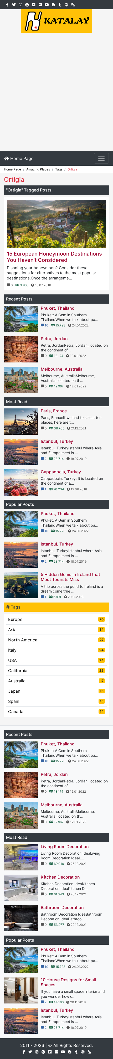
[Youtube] (46, 4)
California (56, 670)
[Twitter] (14, 4)
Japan (56, 691)
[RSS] (73, 4)
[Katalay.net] (56, 20)
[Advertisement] (56, 91)
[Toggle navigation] (101, 158)
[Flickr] (40, 4)
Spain (56, 701)
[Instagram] (20, 4)
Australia (56, 680)
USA (56, 660)
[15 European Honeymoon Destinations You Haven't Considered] (56, 224)
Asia (56, 629)
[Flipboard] (33, 4)
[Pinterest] (27, 4)
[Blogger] (53, 4)
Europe (56, 619)
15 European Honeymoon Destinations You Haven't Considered (54, 257)
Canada (56, 711)
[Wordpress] (66, 4)
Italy (56, 650)
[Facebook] (7, 4)
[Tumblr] (59, 4)
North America (56, 639)
